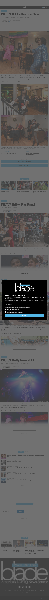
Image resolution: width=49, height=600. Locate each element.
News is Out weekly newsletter (13, 310)
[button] (24, 310)
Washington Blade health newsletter (15, 312)
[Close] (45, 281)
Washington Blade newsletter (13, 309)
